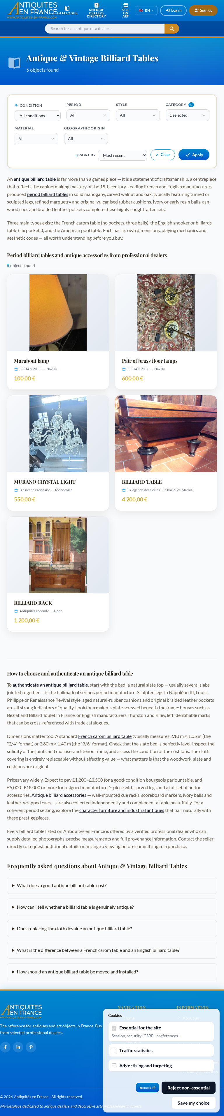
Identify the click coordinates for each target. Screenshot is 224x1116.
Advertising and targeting (145, 1065)
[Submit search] (171, 29)
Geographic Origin (84, 128)
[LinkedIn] (18, 1047)
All (73, 115)
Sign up (206, 10)
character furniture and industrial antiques (121, 810)
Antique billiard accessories (59, 795)
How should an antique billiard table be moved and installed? (77, 971)
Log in (176, 10)
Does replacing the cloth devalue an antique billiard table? (74, 928)
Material (24, 128)
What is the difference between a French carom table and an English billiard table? (98, 950)
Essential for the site (140, 1027)
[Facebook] (5, 1047)
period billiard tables (47, 194)
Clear (165, 154)
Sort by (88, 155)
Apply (197, 154)
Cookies (115, 1015)
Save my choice (194, 1103)
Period (73, 104)
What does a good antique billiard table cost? (61, 885)
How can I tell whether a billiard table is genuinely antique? (75, 907)
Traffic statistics (136, 1050)
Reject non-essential (188, 1087)
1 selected (178, 115)
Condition (31, 105)
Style (121, 104)
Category (179, 104)
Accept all (147, 1087)
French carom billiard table (105, 736)
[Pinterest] (31, 1047)
